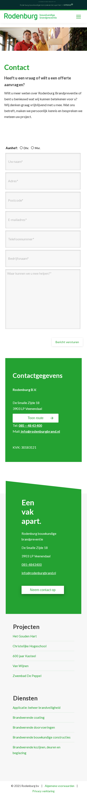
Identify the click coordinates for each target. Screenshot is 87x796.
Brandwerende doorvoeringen (34, 727)
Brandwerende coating (29, 717)
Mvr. (37, 148)
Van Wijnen (21, 666)
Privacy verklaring (43, 791)
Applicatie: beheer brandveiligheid (36, 707)
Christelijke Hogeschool (29, 646)
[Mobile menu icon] (78, 16)
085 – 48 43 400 (30, 425)
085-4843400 (32, 564)
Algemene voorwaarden (59, 786)
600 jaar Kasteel (24, 656)
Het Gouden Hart (25, 636)
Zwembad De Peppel (27, 676)
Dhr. (26, 148)
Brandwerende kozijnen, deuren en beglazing (36, 750)
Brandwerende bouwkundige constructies (42, 737)
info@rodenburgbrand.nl (40, 431)
